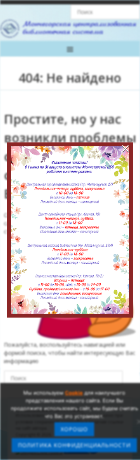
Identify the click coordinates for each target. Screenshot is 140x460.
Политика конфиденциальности (74, 445)
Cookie (74, 393)
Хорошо (74, 429)
